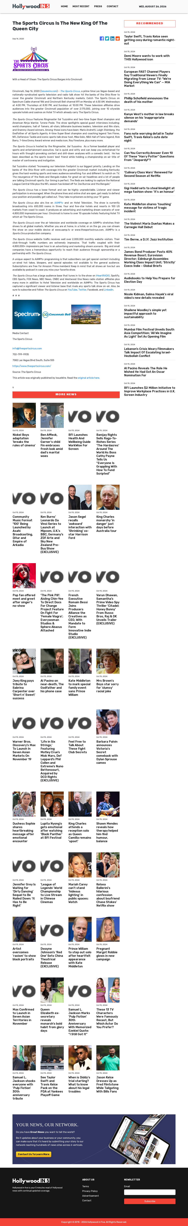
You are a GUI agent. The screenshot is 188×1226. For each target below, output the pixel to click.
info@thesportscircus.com (27, 348)
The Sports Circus (70, 91)
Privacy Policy (90, 1191)
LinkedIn (108, 289)
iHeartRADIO (103, 275)
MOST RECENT (81, 6)
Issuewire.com (49, 91)
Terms (85, 1186)
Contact (86, 1200)
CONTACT (112, 6)
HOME (64, 6)
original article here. (89, 377)
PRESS (98, 6)
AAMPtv (58, 202)
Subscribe (149, 1201)
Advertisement (90, 1195)
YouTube (72, 289)
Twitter (82, 289)
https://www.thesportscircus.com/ (31, 366)
